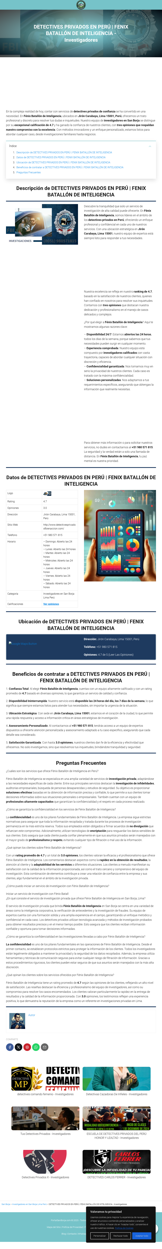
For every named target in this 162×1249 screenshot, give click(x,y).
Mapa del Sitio (54, 1227)
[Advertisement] (81, 84)
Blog (64, 1234)
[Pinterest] (27, 1047)
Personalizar (99, 1236)
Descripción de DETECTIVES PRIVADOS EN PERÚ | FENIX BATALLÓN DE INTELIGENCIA (64, 152)
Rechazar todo (120, 1236)
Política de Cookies (124, 1228)
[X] (18, 1047)
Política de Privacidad (72, 1227)
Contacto (72, 1234)
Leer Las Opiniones (121, 654)
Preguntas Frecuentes (28, 172)
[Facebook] (10, 1047)
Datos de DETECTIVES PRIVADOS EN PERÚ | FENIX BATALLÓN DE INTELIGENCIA (61, 157)
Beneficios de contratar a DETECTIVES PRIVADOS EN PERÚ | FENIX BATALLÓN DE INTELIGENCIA (69, 167)
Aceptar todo (141, 1236)
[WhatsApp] (36, 1047)
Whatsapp (83, 1234)
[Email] (44, 1047)
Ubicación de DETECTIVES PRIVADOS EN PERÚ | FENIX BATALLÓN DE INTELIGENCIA (63, 162)
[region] (121, 1225)
